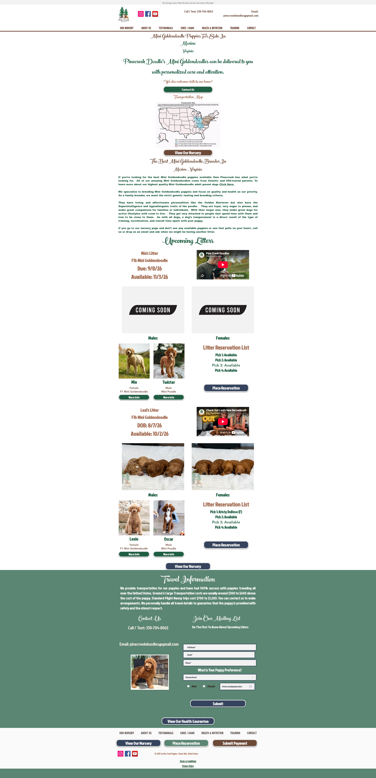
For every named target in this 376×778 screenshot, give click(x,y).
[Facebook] (148, 14)
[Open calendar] (250, 686)
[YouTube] (155, 14)
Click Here (226, 184)
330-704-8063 (157, 628)
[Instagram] (141, 14)
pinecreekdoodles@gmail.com (154, 644)
